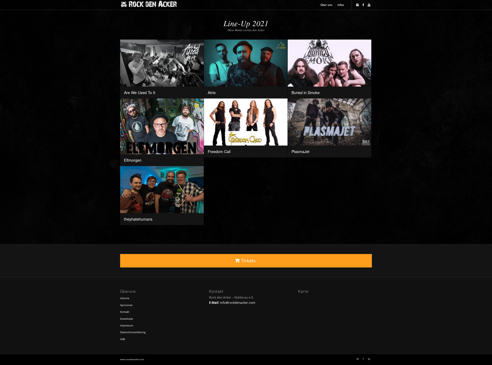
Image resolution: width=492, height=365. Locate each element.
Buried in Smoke (306, 92)
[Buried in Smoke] (329, 63)
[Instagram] (357, 5)
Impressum (126, 325)
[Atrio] (246, 63)
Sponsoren (126, 305)
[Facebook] (363, 5)
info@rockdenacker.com (237, 302)
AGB (122, 339)
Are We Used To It (139, 92)
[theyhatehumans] (162, 189)
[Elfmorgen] (162, 126)
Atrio (212, 92)
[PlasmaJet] (329, 122)
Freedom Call (219, 151)
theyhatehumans (138, 219)
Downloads (126, 318)
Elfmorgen (132, 160)
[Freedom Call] (246, 122)
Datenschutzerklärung (132, 332)
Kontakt (124, 312)
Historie (124, 298)
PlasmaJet (300, 151)
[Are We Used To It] (162, 63)
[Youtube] (369, 5)
